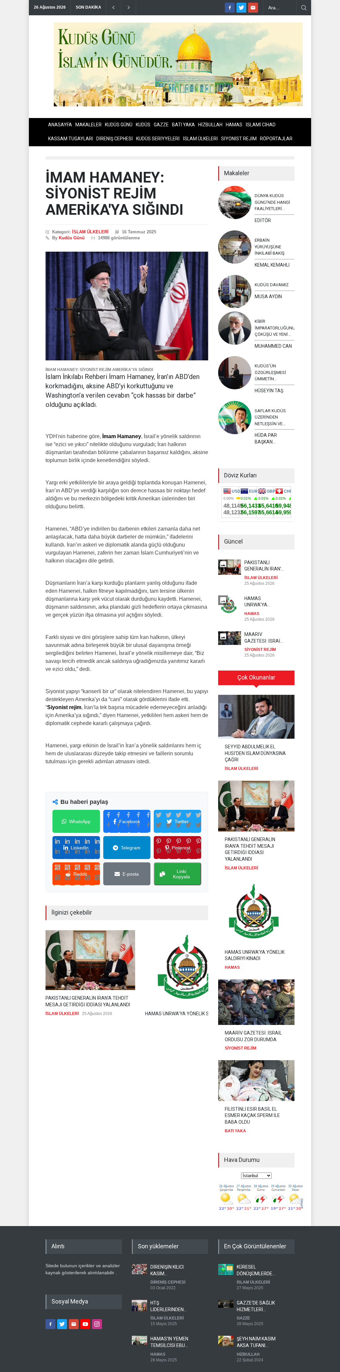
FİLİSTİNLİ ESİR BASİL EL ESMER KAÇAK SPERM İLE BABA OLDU (252, 1115)
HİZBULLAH (210, 124)
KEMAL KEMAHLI (272, 265)
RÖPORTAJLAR (276, 138)
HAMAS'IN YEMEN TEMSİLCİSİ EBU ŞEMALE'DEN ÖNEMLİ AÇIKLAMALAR (169, 1342)
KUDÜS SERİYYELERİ (158, 138)
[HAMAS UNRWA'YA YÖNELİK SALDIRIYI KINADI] (190, 967)
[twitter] (241, 8)
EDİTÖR (263, 220)
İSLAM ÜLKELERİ (200, 138)
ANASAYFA (60, 124)
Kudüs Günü (72, 237)
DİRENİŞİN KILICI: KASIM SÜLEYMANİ (167, 1270)
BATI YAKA (183, 124)
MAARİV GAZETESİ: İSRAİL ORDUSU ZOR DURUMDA (263, 638)
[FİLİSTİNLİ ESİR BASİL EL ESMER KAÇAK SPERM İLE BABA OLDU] (256, 1080)
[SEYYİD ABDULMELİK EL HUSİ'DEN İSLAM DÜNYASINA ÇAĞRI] (256, 717)
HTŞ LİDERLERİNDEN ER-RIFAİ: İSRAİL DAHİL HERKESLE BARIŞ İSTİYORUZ (169, 1306)
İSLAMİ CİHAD (261, 124)
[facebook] (230, 8)
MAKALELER (88, 124)
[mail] (253, 8)
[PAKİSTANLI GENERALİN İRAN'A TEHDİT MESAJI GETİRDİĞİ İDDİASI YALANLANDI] (90, 960)
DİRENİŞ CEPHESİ (114, 138)
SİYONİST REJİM (239, 138)
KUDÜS (143, 124)
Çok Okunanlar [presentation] (256, 677)
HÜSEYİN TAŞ (269, 390)
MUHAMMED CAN (273, 346)
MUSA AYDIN (268, 296)
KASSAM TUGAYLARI (70, 138)
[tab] (256, 680)
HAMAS (234, 124)
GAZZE (161, 124)
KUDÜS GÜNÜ (118, 124)
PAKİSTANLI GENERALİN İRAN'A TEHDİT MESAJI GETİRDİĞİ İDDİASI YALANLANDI (87, 1001)
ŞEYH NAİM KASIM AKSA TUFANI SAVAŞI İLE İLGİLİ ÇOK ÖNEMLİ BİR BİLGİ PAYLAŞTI (256, 1342)
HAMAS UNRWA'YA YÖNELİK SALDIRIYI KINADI (264, 602)
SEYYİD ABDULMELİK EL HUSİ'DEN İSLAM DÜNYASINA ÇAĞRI (255, 753)
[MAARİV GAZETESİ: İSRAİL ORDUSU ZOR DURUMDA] (256, 1002)
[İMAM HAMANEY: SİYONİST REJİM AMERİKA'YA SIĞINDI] (126, 306)
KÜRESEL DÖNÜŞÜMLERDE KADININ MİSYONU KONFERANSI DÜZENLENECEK (256, 1270)
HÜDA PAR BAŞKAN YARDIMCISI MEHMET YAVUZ (272, 439)
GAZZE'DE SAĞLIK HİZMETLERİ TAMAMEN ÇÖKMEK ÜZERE (256, 1306)
